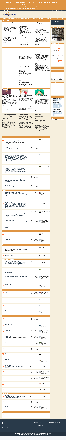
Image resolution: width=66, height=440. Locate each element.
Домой (4, 10)
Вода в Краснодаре (7, 36)
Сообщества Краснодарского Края (14, 247)
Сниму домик (22, 69)
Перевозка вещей (7, 40)
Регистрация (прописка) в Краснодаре (42, 55)
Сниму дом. (22, 71)
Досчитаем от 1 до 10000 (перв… (45, 377)
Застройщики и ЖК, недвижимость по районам (16, 234)
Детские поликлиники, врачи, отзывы (42, 68)
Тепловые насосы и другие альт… (45, 276)
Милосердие (7, 371)
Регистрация (60, 10)
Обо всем (7, 388)
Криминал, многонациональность (41, 62)
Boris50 (43, 311)
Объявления (6, 290)
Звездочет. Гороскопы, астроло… (45, 406)
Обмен (21, 76)
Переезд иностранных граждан (41, 67)
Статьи (6, 406)
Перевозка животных (39, 58)
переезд (55, 98)
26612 (16, 27)
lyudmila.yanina (45, 193)
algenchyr (53, 76)
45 (45, 29)
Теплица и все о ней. (39, 24)
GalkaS (43, 372)
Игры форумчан (8, 377)
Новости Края (8, 185)
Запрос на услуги (8, 304)
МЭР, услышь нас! (8, 395)
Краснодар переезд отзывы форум (45, 433)
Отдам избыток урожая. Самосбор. (42, 28)
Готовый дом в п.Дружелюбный (25, 57)
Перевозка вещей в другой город (41, 57)
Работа (6, 147)
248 (10, 30)
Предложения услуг (9, 310)
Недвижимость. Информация (11, 232)
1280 (25, 37)
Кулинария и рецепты (9, 318)
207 (25, 27)
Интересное (5, 393)
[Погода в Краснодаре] (58, 83)
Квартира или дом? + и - (8, 22)
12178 (39, 31)
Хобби (6, 342)
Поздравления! (8, 365)
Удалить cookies (52, 424)
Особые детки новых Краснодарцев (42, 60)
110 (24, 43)
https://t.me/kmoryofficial (10, 8)
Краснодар (11, 142)
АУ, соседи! (7, 239)
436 (22, 33)
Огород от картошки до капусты (14, 337)
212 (43, 24)
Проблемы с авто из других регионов (42, 64)
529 (29, 25)
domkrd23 (44, 240)
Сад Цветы (20, 337)
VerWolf (43, 300)
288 (48, 28)
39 (12, 29)
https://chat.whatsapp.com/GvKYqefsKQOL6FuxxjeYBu (17, 4)
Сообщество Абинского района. (9, 27)
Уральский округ (22, 248)
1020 (25, 29)
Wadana (43, 331)
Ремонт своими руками (45, 269)
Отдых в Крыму (6, 30)
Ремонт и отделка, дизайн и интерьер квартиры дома (15, 268)
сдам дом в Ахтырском (43, 414)
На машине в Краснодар (40, 69)
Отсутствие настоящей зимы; (40, 131)
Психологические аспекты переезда (42, 72)
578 (10, 33)
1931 (11, 40)
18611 (27, 44)
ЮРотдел (7, 353)
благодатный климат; (6, 127)
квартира (54, 104)
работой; (27, 125)
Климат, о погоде (23, 44)
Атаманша (44, 384)
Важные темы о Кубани (9, 220)
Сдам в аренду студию (24, 59)
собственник (55, 105)
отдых (57, 111)
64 (11, 24)
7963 (9, 31)
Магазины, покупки (9, 324)
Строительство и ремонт (8, 259)
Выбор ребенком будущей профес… (45, 166)
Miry (43, 378)
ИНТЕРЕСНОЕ (6, 88)
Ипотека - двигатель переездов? (9, 37)
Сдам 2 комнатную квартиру (25, 56)
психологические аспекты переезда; (25, 128)
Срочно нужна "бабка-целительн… (45, 330)
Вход (52, 10)
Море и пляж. (6, 31)
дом (60, 98)
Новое (5, 47)
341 (11, 36)
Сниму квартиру (23, 70)
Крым (8, 143)
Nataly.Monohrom (45, 221)
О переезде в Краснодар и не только (12, 192)
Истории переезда (8, 202)
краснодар (55, 100)
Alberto (43, 337)
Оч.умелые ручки (8, 284)
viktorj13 (42, 426)
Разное (6, 298)
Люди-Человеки (8, 359)
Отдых (6, 153)
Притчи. (37, 38)
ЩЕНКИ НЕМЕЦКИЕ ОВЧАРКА (45, 299)
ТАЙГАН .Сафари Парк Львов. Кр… (45, 371)
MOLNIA (43, 360)
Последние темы (6, 20)
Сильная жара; (37, 130)
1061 (13, 22)
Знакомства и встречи (8, 244)
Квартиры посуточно (21, 235)
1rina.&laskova (44, 140)
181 (46, 41)
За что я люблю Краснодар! (39, 52)
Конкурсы (7, 382)
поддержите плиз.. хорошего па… (45, 383)
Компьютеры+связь (9, 348)
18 (22, 51)
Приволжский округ (8, 249)
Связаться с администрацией (54, 422)
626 (10, 39)
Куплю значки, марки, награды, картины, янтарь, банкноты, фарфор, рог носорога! (42, 43)
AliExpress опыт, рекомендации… (45, 324)
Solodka (43, 212)
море (54, 107)
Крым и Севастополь (9, 250)
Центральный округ (23, 247)
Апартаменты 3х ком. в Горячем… (45, 292)
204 (39, 38)
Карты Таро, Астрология (24, 25)
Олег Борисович (45, 270)
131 (42, 34)
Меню (7, 10)
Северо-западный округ (15, 248)
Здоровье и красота (9, 330)
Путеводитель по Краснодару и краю (12, 138)
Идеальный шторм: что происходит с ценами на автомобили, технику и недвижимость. (26, 67)
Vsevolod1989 (44, 277)
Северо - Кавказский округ (20, 249)
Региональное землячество (10, 246)
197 (47, 39)
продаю (54, 111)
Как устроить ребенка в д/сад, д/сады (42, 59)
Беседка (5, 316)
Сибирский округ (13, 249)
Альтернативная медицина (40, 37)
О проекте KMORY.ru (9, 401)
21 (15, 37)
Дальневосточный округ (8, 248)
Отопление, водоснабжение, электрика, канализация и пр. (16, 277)
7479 (41, 23)
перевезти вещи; (28, 127)
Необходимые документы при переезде (42, 56)
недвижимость (56, 102)
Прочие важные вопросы (13, 235)
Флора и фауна (8, 336)
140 (46, 37)
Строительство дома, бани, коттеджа (12, 261)
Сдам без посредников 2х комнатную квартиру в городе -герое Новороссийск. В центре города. (26, 64)
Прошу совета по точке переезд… (45, 211)
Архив (4, 411)
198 (26, 31)
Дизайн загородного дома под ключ (42, 32)
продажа (54, 109)
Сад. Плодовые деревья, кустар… (45, 336)
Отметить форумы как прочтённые (55, 425)
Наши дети (7, 165)
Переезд (5, 190)
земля (60, 111)
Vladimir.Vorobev (45, 285)
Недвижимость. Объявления (10, 292)
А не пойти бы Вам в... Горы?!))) (41, 39)
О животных (24, 337)
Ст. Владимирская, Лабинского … (45, 239)
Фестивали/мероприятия (40, 29)
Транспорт (7, 176)
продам (59, 104)
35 (25, 69)
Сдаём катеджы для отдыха (25, 58)
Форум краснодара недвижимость (33, 433)
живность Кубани (44, 220)
